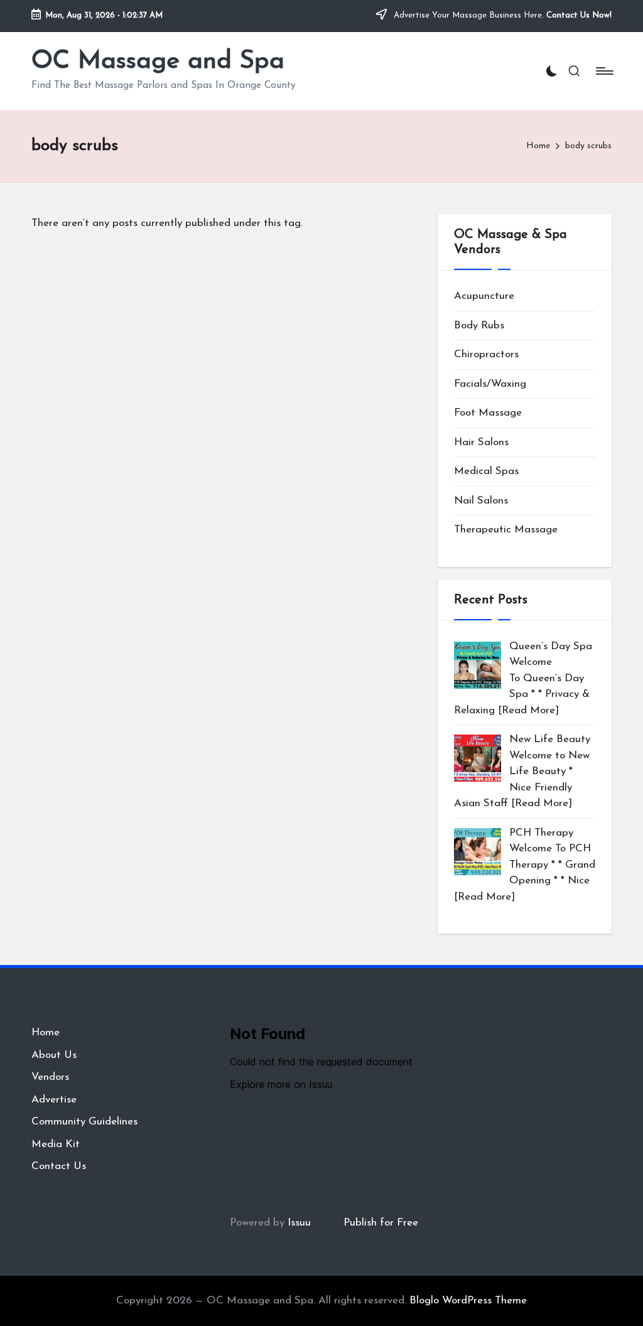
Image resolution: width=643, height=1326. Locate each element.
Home (45, 1032)
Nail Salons (481, 500)
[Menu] (604, 71)
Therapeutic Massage (506, 529)
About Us (54, 1055)
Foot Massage (488, 412)
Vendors (50, 1077)
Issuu (299, 1222)
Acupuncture (484, 296)
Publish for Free (380, 1222)
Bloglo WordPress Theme (468, 1300)
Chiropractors (486, 354)
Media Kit (55, 1144)
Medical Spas (486, 471)
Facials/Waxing (490, 384)
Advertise (54, 1099)
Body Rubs (479, 325)
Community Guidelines (84, 1121)
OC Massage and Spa (157, 61)
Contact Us (58, 1166)
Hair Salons (481, 442)
